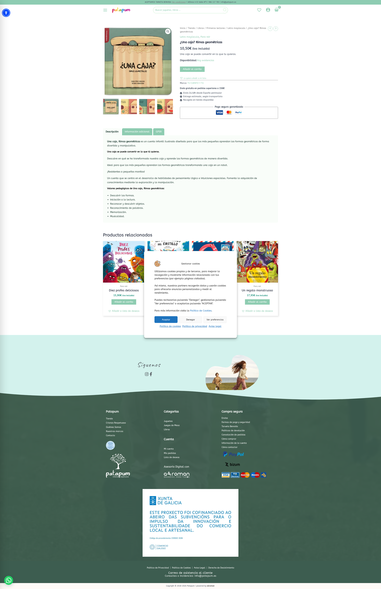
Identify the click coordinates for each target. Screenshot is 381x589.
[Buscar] (225, 10)
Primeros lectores (215, 28)
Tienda (191, 28)
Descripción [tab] (112, 131)
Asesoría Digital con (176, 466)
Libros (200, 28)
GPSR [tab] (159, 131)
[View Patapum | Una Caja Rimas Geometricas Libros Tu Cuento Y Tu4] (165, 106)
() (179, 2)
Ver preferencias (215, 319)
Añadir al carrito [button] (123, 301)
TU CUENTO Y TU (196, 83)
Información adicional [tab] (137, 131)
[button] (168, 31)
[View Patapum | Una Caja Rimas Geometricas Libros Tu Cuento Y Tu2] (129, 106)
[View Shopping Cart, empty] (276, 10)
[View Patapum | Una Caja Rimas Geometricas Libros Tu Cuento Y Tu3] (147, 106)
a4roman (210, 586)
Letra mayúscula (236, 28)
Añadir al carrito (192, 69)
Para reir (205, 36)
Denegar (190, 319)
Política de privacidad (194, 326)
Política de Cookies (200, 310)
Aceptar (166, 319)
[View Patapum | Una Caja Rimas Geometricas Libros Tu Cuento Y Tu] (111, 106)
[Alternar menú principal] (105, 10)
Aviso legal (215, 326)
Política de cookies (170, 326)
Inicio (182, 28)
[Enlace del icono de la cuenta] (268, 10)
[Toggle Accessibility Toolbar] (6, 13)
